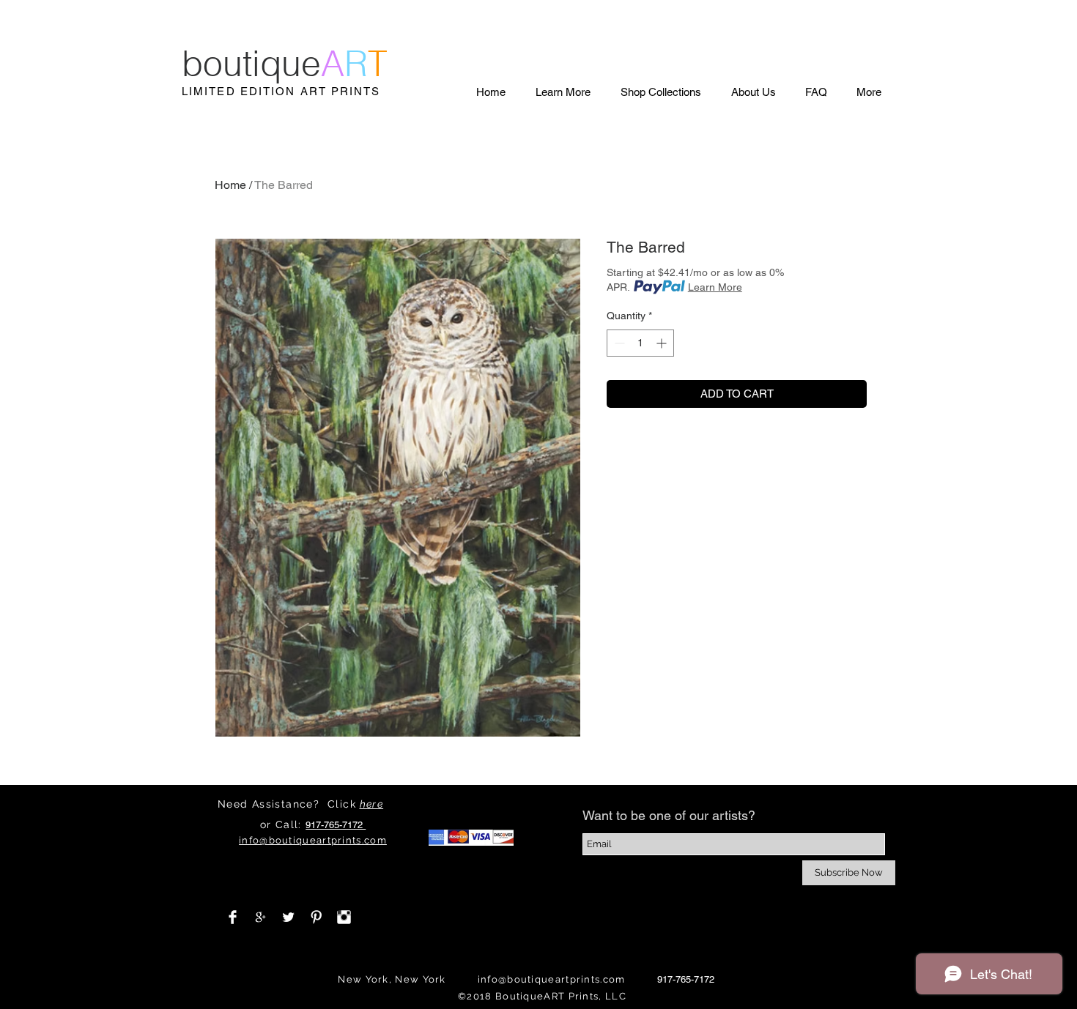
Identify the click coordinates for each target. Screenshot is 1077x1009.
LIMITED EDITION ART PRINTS (281, 91)
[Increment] (663, 343)
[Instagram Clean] (344, 917)
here (372, 804)
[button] (562, 92)
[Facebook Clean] (233, 917)
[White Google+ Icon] (260, 917)
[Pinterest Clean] (316, 917)
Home (230, 185)
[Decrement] (618, 343)
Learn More (715, 287)
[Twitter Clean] (288, 917)
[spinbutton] (640, 343)
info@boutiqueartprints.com (552, 979)
